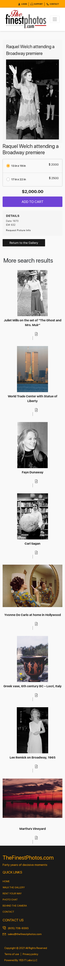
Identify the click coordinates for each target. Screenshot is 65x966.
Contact (54, 4)
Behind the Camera (15, 905)
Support (38, 4)
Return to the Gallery (24, 242)
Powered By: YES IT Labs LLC (20, 960)
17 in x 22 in (18, 179)
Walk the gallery (14, 887)
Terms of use (11, 954)
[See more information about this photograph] (36, 334)
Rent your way (12, 893)
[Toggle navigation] (55, 19)
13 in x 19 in (18, 165)
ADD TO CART (33, 202)
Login (24, 4)
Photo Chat (10, 899)
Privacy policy (30, 954)
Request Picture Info (18, 230)
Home (6, 881)
